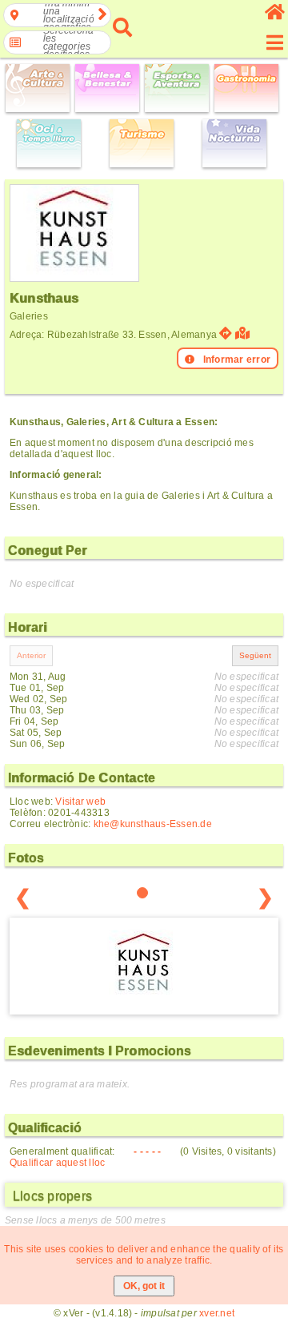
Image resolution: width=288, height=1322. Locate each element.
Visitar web (80, 801)
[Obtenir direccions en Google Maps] (225, 333)
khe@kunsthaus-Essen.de (153, 824)
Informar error (236, 359)
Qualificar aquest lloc (57, 1162)
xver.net (216, 1313)
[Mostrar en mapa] (244, 333)
